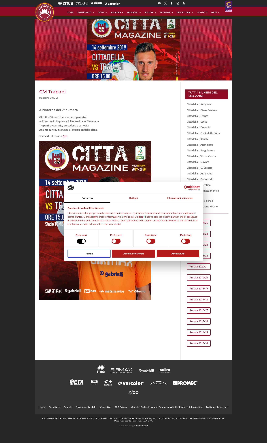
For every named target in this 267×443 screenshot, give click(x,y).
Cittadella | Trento (197, 116)
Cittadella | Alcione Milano (202, 206)
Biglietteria (184, 12)
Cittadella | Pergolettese (201, 150)
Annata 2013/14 (199, 343)
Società (149, 12)
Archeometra (142, 425)
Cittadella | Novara (198, 162)
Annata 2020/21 (199, 266)
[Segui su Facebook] (171, 3)
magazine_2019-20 (48, 97)
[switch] (116, 241)
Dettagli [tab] (133, 198)
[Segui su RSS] (184, 3)
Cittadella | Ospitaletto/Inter (203, 133)
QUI (65, 136)
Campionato (84, 12)
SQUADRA (116, 12)
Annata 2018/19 (199, 288)
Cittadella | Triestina (199, 185)
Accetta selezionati (133, 253)
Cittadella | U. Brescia (199, 167)
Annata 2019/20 (199, 277)
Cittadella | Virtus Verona (201, 156)
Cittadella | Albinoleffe (200, 144)
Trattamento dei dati (217, 407)
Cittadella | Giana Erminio (202, 110)
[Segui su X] (165, 3)
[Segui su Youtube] (159, 3)
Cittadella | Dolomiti (198, 127)
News (101, 12)
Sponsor (165, 12)
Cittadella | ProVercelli (200, 179)
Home (70, 12)
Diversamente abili (85, 407)
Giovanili (132, 12)
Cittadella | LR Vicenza (200, 200)
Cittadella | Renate (198, 139)
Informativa (105, 407)
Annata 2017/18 (199, 299)
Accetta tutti (177, 253)
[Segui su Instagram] (177, 3)
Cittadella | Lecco (197, 121)
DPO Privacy (120, 407)
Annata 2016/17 (199, 310)
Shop (214, 12)
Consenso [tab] (87, 198)
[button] (133, 48)
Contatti (202, 12)
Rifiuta (89, 253)
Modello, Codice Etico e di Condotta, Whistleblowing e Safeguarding (167, 407)
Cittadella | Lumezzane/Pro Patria (203, 193)
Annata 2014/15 (199, 332)
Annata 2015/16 (199, 321)
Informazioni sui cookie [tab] (180, 198)
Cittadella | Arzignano (199, 104)
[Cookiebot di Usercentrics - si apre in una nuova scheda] (186, 187)
